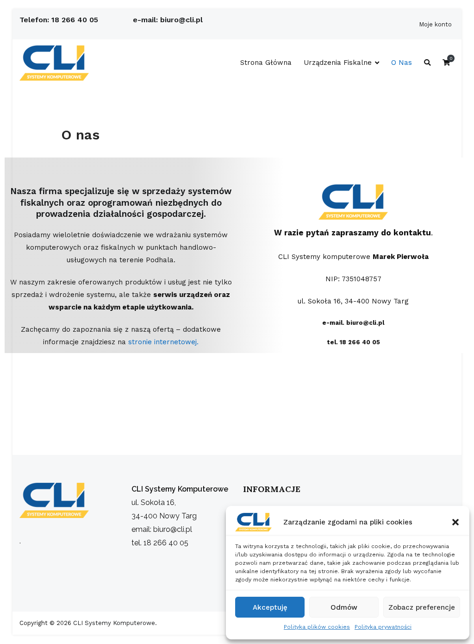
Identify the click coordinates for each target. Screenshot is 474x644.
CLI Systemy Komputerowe (113, 622)
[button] (455, 522)
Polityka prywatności (383, 627)
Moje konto (435, 24)
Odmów (344, 607)
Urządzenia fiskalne (338, 62)
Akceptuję (270, 607)
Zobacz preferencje (421, 607)
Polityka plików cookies (317, 627)
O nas (401, 62)
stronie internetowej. (163, 342)
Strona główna (266, 62)
